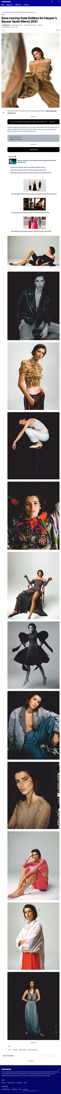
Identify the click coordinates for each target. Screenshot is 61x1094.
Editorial (3, 14)
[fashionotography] (6, 2)
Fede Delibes (7, 12)
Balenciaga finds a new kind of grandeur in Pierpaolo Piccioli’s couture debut (31, 231)
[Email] (12, 30)
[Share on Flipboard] (9, 30)
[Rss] (59, 1069)
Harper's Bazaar (22, 1049)
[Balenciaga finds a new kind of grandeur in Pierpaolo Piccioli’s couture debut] (34, 223)
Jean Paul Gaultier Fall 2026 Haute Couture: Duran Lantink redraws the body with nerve (34, 193)
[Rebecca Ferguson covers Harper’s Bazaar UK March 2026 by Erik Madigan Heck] (12, 161)
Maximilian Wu (6, 25)
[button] (50, 1)
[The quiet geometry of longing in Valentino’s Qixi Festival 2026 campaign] (34, 204)
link (48, 121)
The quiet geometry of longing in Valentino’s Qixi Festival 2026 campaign (30, 212)
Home (2, 12)
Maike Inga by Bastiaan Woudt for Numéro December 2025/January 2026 (30, 173)
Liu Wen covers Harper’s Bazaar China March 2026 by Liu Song (27, 167)
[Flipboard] (56, 1069)
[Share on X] (7, 30)
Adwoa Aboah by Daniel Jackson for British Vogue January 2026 (28, 170)
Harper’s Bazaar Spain (32, 1049)
